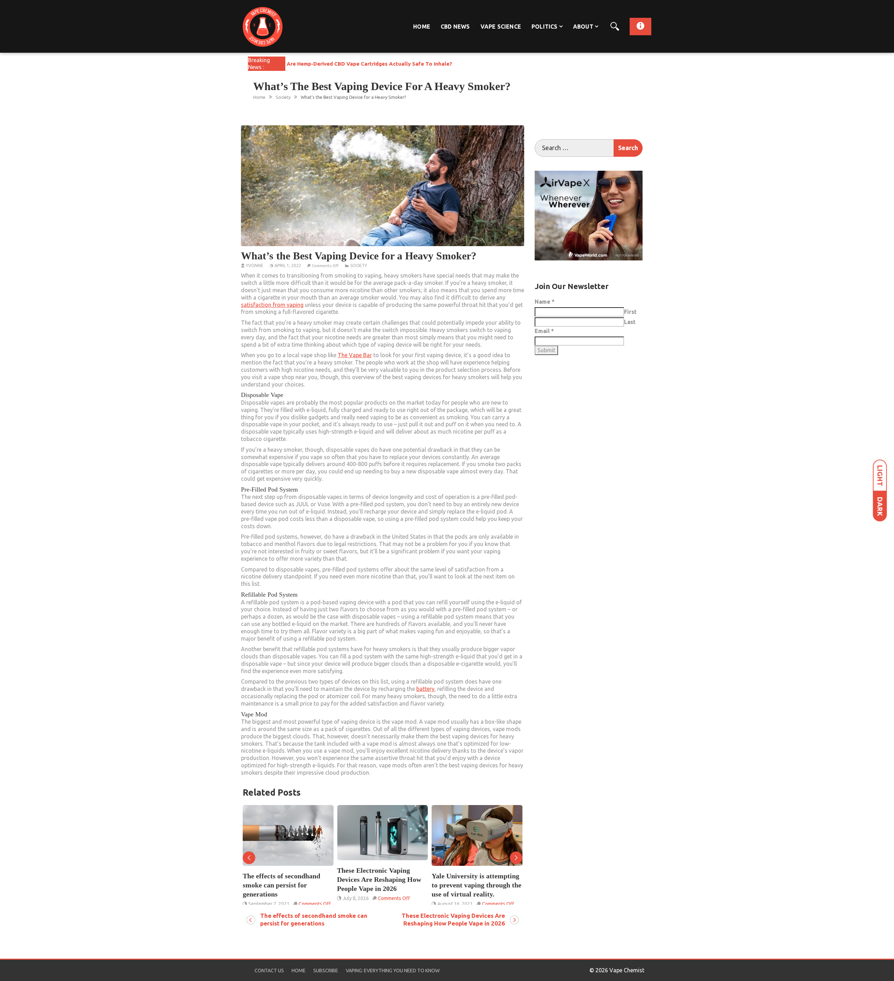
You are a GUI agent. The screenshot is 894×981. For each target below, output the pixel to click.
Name (545, 301)
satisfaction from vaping (272, 305)
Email (544, 331)
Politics (545, 26)
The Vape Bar (355, 355)
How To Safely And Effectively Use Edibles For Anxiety (357, 64)
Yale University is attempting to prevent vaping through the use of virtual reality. (382, 885)
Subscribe (325, 970)
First (630, 312)
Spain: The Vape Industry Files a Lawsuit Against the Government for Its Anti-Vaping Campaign (472, 889)
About (583, 26)
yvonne (254, 265)
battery (425, 689)
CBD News (455, 26)
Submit (546, 350)
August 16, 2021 (360, 904)
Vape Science (501, 26)
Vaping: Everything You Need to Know (393, 970)
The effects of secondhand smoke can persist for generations (313, 919)
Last (630, 322)
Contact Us (269, 970)
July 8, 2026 (261, 898)
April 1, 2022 (287, 265)
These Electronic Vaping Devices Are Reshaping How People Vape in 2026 (285, 879)
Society (358, 265)
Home (421, 26)
